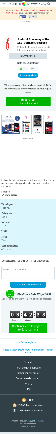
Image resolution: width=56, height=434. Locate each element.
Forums (28, 383)
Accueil (28, 362)
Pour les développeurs (28, 367)
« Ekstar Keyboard (28, 342)
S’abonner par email (28, 373)
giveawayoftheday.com (33, 421)
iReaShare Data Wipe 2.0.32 (34, 294)
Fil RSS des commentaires (31, 405)
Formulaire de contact (28, 378)
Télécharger (28, 101)
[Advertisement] (28, 30)
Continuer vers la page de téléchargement (28, 327)
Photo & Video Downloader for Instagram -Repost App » (28, 351)
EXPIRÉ (28, 55)
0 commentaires (28, 75)
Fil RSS (31, 400)
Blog (28, 388)
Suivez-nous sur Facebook (31, 410)
